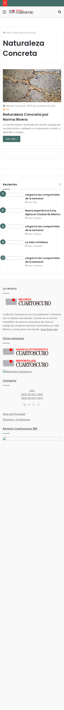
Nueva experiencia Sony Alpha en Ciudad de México (42, 212)
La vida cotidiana (36, 242)
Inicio (8, 32)
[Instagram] (34, 405)
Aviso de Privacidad (14, 414)
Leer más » (12, 138)
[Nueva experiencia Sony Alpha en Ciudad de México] (12, 215)
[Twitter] (30, 405)
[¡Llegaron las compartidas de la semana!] (12, 199)
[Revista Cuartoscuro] (23, 12)
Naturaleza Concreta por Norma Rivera (26, 117)
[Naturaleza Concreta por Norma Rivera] (32, 85)
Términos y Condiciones (16, 419)
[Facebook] (25, 405)
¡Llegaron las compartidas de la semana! (42, 196)
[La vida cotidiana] (12, 247)
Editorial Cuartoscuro (16, 105)
